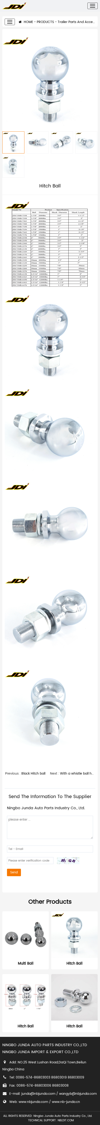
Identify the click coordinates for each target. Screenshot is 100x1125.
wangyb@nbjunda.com (78, 1093)
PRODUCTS (45, 22)
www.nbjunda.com (33, 1102)
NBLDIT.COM (67, 1120)
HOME (28, 22)
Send (14, 872)
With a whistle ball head (79, 773)
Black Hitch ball (33, 773)
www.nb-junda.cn (66, 1102)
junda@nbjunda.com (38, 1093)
